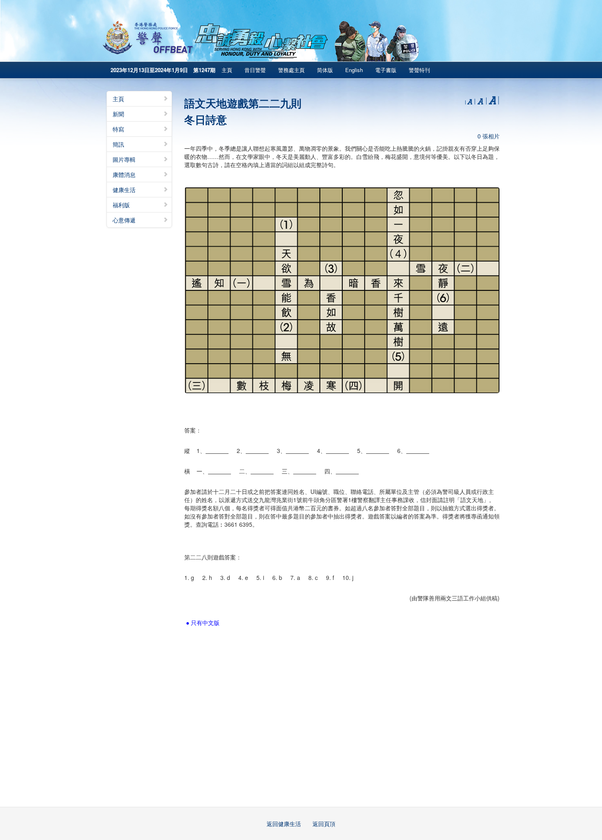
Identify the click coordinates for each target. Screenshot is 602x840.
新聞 (118, 114)
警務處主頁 (291, 70)
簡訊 (118, 144)
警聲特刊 (419, 70)
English (354, 70)
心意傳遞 (124, 220)
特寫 (118, 129)
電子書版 (385, 70)
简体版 (325, 70)
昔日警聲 (255, 70)
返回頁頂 (323, 824)
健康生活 (124, 190)
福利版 (121, 205)
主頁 (227, 70)
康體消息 (124, 174)
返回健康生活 (284, 824)
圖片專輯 (124, 159)
